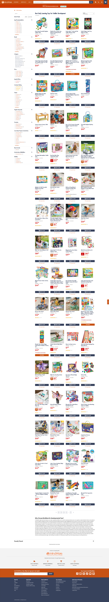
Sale (15, 590)
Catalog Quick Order (29, 582)
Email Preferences (44, 593)
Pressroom (58, 588)
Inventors (57, 587)
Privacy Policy (74, 581)
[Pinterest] (84, 573)
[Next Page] (73, 512)
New (15, 584)
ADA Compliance (44, 591)
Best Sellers (16, 587)
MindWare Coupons (29, 584)
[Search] (91, 2)
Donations (58, 585)
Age (15, 581)
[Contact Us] (98, 2)
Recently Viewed (18, 541)
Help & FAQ (43, 587)
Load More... (17, 34)
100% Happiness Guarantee (61, 581)
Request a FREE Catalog (30, 585)
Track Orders (43, 585)
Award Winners (17, 585)
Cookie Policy (74, 590)
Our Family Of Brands (59, 582)
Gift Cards (28, 581)
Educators (16, 588)
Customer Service (44, 582)
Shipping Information (45, 584)
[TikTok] (87, 573)
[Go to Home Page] (14, 10)
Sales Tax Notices (44, 588)
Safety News (74, 585)
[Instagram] (93, 573)
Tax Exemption (43, 590)
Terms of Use (74, 582)
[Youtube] (90, 573)
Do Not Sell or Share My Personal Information (80, 587)
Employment (58, 590)
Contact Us (43, 581)
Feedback (108, 302)
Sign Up (50, 573)
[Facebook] (77, 573)
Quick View (42, 43)
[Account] (102, 2)
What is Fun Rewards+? (45, 595)
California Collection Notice (77, 584)
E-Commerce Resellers (76, 588)
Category (16, 582)
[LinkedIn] (80, 573)
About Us (57, 584)
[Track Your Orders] (95, 2)
